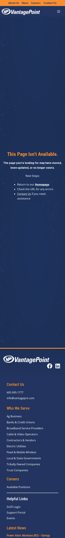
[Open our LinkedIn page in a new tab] (58, 366)
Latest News (16, 528)
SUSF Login (13, 507)
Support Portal (16, 512)
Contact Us (50, 2)
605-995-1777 (15, 392)
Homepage (42, 184)
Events (11, 518)
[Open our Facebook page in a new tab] (50, 366)
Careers (35, 2)
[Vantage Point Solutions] (21, 12)
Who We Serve (18, 408)
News (25, 2)
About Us (13, 2)
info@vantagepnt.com (20, 398)
